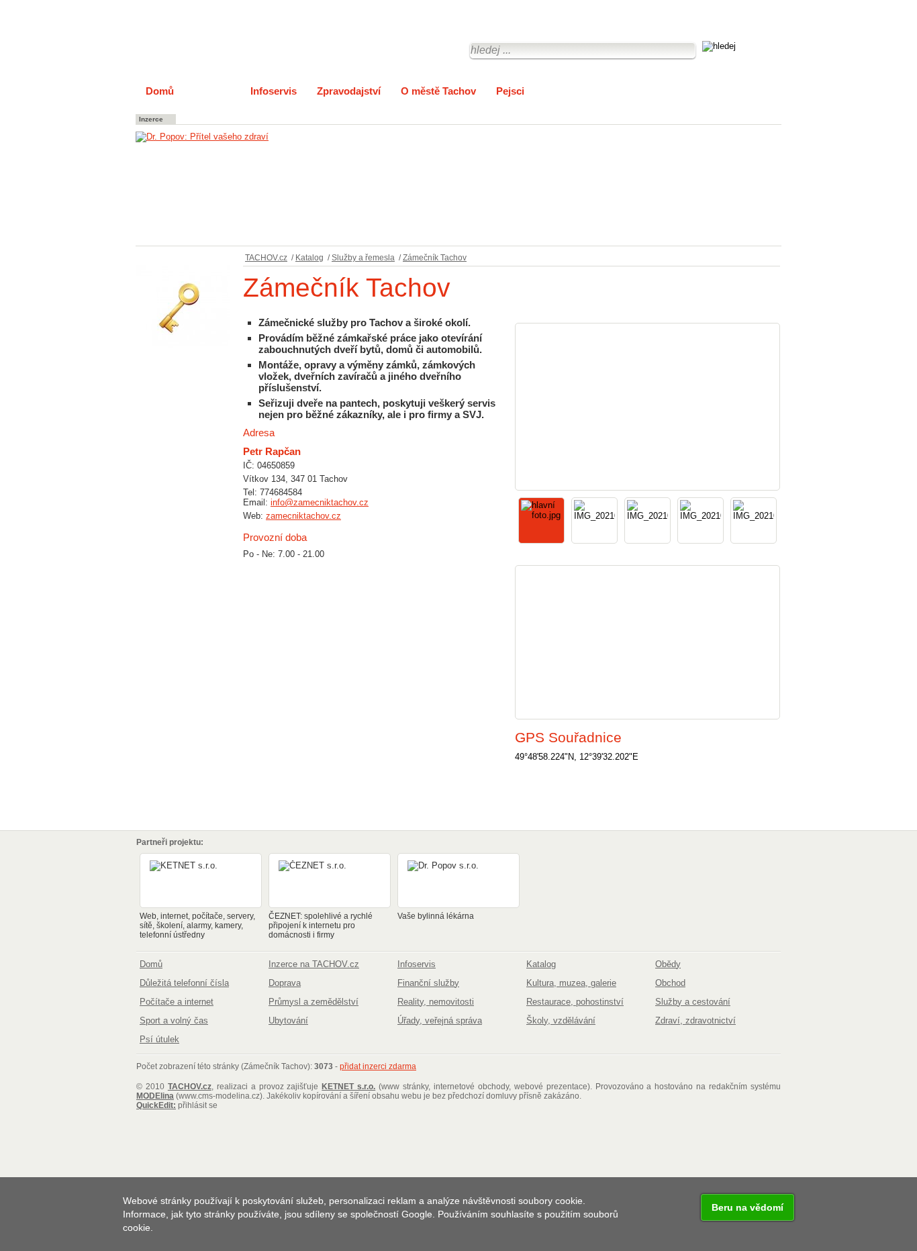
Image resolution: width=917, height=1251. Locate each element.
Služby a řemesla (363, 257)
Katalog (309, 257)
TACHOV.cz (266, 257)
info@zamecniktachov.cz (320, 502)
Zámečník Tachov (435, 257)
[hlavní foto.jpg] (647, 406)
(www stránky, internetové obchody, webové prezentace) (455, 1086)
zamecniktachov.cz (303, 516)
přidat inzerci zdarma (378, 1066)
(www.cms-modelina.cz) (199, 1096)
